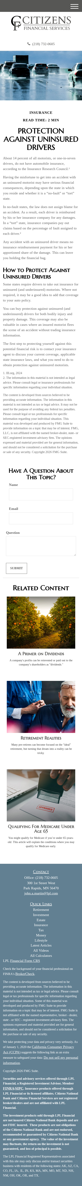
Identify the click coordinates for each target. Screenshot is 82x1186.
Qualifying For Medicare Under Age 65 (41, 829)
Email (13, 509)
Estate (41, 920)
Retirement (41, 910)
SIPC (19, 1088)
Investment (41, 915)
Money (41, 935)
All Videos (41, 950)
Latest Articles (41, 945)
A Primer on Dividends (41, 653)
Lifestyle (41, 940)
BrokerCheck (24, 974)
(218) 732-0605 (43, 44)
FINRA (8, 1088)
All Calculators (41, 956)
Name (13, 485)
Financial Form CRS (25, 961)
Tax (41, 930)
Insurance (41, 925)
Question (13, 533)
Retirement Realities (41, 738)
